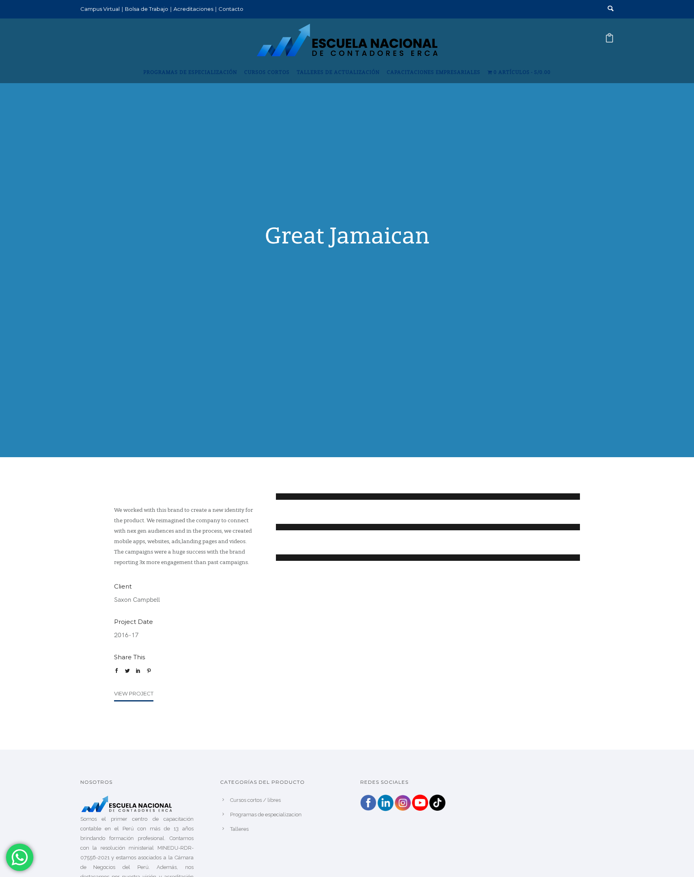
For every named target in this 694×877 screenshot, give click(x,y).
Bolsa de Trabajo (146, 9)
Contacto (230, 9)
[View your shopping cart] (609, 40)
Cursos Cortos (267, 72)
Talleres (239, 829)
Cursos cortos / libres (255, 800)
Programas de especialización (190, 72)
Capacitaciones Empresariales (433, 72)
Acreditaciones (193, 9)
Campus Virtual (100, 9)
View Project (133, 693)
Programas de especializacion (266, 815)
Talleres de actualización (338, 72)
